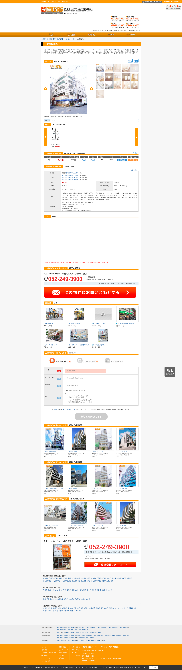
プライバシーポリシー (68, 409)
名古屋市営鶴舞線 (67, 175)
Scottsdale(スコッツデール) (51, 525)
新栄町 (98, 608)
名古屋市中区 (70, 173)
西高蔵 (131, 608)
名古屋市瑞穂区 (106, 578)
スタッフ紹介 (76, 650)
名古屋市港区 (47, 581)
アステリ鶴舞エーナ (122, 488)
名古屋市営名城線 (67, 177)
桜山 (80, 611)
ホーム (44, 647)
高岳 (102, 608)
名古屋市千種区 (48, 578)
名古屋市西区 (76, 578)
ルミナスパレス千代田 (122, 451)
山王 (78, 608)
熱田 (71, 611)
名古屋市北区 (67, 578)
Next (91, 88)
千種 (53, 611)
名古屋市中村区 (85, 578)
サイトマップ (46, 658)
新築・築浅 (62, 647)
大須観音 (60, 599)
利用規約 (56, 409)
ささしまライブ (123, 608)
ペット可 (61, 655)
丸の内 (77, 590)
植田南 (92, 632)
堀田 (104, 640)
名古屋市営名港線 (62, 637)
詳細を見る (121, 160)
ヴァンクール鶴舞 (73, 451)
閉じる (154, 667)
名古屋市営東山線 (115, 635)
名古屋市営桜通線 (74, 635)
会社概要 (45, 650)
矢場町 (76, 179)
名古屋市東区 (58, 578)
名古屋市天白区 (96, 581)
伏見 (48, 599)
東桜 (103, 590)
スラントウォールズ (98, 451)
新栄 (49, 590)
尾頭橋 (86, 608)
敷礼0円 (61, 658)
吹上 (135, 608)
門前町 (92, 590)
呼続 (99, 632)
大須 (53, 590)
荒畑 (82, 608)
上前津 (76, 173)
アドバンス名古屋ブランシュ (51, 451)
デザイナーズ (63, 652)
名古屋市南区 (56, 581)
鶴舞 (44, 599)
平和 (64, 590)
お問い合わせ (133, 160)
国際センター (113, 608)
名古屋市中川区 (127, 578)
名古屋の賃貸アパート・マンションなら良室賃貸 (100, 647)
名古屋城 (71, 599)
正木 (88, 590)
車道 (56, 611)
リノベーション (63, 650)
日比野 (76, 611)
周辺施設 (74, 652)
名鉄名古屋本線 (98, 635)
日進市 (104, 581)
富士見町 (83, 590)
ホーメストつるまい (98, 525)
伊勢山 (97, 590)
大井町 (110, 590)
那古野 (82, 632)
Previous (45, 88)
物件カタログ (46, 661)
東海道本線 (125, 635)
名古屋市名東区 (85, 581)
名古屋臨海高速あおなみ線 (85, 637)
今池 (67, 632)
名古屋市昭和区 (96, 578)
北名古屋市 (109, 581)
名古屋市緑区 (76, 581)
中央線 (107, 635)
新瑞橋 (88, 640)
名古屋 (61, 611)
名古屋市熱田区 (117, 578)
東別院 (76, 177)
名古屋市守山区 (66, 581)
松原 (73, 590)
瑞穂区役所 (98, 640)
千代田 (45, 590)
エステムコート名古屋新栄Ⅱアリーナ (54, 488)
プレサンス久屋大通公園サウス (76, 525)
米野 (49, 611)
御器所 (45, 611)
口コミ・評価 (76, 655)
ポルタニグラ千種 (73, 488)
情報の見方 (134, 170)
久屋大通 (77, 599)
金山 (56, 590)
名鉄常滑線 (72, 637)
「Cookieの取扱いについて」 (126, 667)
